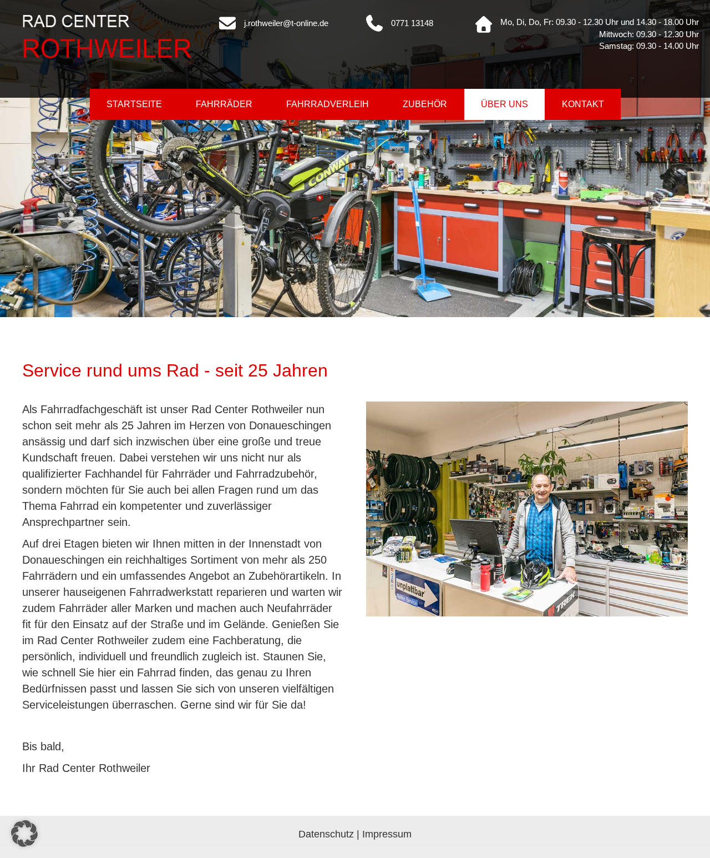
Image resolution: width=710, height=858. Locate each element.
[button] (24, 833)
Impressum (387, 834)
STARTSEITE (134, 104)
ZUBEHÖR (425, 104)
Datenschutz (326, 834)
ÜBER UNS (504, 104)
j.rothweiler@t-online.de (286, 23)
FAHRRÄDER (224, 104)
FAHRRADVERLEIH (327, 104)
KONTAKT (583, 104)
